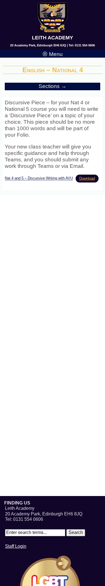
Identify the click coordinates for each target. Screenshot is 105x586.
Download (87, 178)
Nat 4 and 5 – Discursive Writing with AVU (39, 178)
